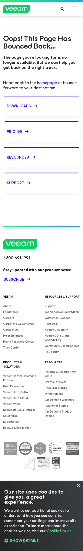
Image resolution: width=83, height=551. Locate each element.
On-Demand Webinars (59, 399)
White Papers (54, 393)
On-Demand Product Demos (58, 413)
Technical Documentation (62, 312)
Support (50, 306)
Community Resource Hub (62, 345)
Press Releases (13, 335)
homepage (47, 82)
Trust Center (11, 347)
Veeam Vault (11, 404)
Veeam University (56, 329)
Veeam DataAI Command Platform (19, 378)
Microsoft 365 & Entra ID (19, 409)
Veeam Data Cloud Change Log (57, 337)
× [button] (78, 485)
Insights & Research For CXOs (60, 373)
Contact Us (10, 329)
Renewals (51, 323)
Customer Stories (56, 405)
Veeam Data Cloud (15, 398)
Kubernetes (11, 421)
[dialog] (41, 516)
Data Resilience (13, 386)
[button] (41, 541)
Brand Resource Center (18, 341)
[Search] (62, 9)
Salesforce (10, 415)
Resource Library (56, 387)
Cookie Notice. (59, 531)
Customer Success (57, 317)
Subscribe (14, 279)
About (7, 306)
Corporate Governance (18, 323)
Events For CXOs (55, 381)
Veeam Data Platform (17, 392)
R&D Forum (52, 351)
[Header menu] (75, 9)
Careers (8, 317)
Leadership (10, 312)
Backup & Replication (17, 427)
